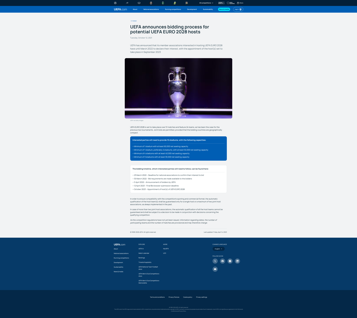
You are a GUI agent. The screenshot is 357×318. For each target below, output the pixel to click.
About (116, 249)
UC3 (164, 253)
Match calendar (144, 253)
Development (118, 262)
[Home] (119, 244)
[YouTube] (215, 271)
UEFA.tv (141, 249)
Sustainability (118, 267)
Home (120, 9)
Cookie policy (187, 297)
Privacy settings (201, 297)
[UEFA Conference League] (162, 3)
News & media (118, 272)
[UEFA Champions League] (115, 3)
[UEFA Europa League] (150, 3)
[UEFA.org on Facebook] (222, 263)
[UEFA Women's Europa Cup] (174, 3)
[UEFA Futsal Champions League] (127, 3)
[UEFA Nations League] (186, 3)
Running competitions (121, 258)
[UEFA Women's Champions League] (139, 3)
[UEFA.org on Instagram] (230, 263)
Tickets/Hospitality (145, 262)
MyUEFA (166, 249)
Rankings (142, 258)
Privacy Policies (174, 297)
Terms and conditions (157, 297)
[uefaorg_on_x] (215, 263)
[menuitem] (136, 9)
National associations (121, 253)
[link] (135, 9)
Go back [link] (134, 21)
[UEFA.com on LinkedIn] (237, 263)
